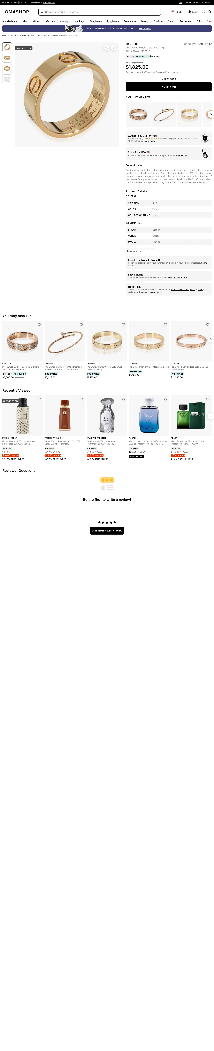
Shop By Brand (9, 21)
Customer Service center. (151, 292)
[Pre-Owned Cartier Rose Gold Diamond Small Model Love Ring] (39, 324)
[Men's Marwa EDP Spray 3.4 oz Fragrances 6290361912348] (123, 399)
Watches (50, 21)
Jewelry (64, 21)
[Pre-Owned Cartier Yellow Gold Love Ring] (113, 47)
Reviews (9, 471)
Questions (26, 471)
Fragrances (130, 21)
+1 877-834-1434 (180, 289)
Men (25, 21)
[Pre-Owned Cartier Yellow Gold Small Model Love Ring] (123, 324)
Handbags (79, 21)
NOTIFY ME (169, 86)
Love (38, 35)
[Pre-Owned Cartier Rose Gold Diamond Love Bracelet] (208, 324)
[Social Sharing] (106, 47)
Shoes (171, 21)
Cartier (31, 35)
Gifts (199, 21)
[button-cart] (209, 12)
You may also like (138, 96)
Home (4, 35)
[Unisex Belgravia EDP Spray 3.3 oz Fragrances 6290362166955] (39, 399)
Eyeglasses (113, 21)
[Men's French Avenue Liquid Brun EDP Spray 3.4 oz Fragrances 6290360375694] (81, 399)
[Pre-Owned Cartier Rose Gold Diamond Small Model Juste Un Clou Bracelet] (81, 324)
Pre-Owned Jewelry (17, 35)
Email (192, 289)
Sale (209, 21)
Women (36, 21)
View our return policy (178, 277)
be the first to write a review (107, 530)
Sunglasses (96, 21)
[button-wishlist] (203, 12)
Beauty (144, 21)
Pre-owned (185, 21)
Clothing (158, 21)
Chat (200, 289)
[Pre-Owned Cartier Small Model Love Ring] (165, 324)
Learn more (149, 141)
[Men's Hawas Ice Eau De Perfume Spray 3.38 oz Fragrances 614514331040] (165, 399)
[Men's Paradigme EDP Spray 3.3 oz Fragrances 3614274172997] (208, 399)
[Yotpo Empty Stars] (190, 43)
